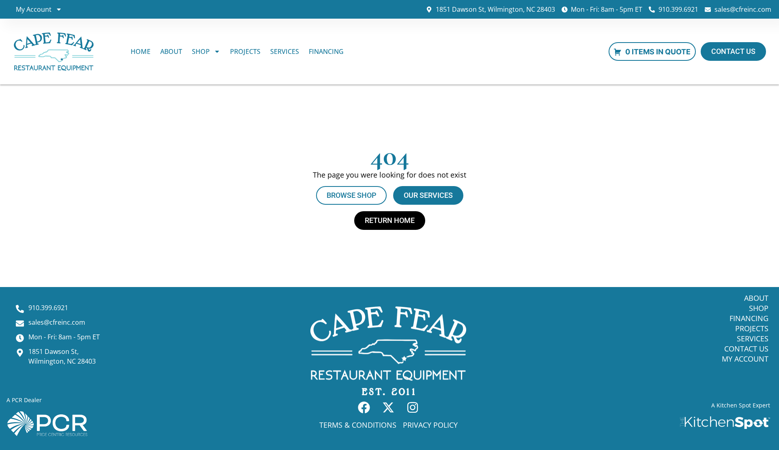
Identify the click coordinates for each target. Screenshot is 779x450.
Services (284, 51)
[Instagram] (412, 407)
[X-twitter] (388, 407)
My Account (34, 9)
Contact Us (746, 349)
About (171, 51)
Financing (326, 51)
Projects (245, 51)
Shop (201, 51)
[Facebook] (364, 407)
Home (141, 51)
